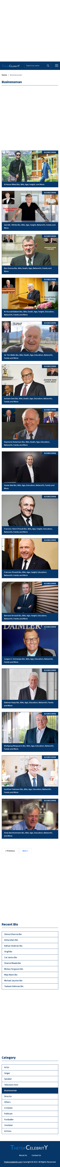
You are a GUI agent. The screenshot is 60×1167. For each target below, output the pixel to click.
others (7, 1102)
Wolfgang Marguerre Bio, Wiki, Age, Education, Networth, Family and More (29, 747)
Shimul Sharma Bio (13, 934)
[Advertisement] (30, 30)
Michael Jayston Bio (13, 980)
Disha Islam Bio (11, 940)
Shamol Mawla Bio (12, 963)
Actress (7, 1131)
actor (6, 1067)
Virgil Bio (8, 951)
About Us (23, 1155)
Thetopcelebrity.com (13, 1162)
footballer (9, 1119)
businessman (10, 1090)
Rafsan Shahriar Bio (13, 946)
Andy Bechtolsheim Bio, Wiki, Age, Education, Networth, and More (28, 834)
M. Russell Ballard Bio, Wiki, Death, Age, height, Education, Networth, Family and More (29, 313)
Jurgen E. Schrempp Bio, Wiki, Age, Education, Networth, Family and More (28, 660)
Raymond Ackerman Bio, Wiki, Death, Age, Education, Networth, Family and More (27, 443)
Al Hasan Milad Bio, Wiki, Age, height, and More (24, 184)
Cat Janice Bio (10, 957)
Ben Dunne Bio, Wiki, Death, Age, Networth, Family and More (28, 269)
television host (11, 1084)
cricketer (8, 1108)
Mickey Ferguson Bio (13, 969)
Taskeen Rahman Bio (13, 986)
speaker (8, 1079)
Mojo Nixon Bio (10, 974)
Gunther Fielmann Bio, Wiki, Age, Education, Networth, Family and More (27, 790)
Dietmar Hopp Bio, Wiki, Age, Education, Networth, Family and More (28, 704)
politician (8, 1113)
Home (4, 75)
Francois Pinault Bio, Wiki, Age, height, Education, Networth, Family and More (25, 573)
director (8, 1096)
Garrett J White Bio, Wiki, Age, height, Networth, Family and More (29, 226)
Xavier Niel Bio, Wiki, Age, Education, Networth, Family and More (29, 486)
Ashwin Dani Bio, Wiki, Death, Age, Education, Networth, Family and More (28, 400)
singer (7, 1073)
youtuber (8, 1125)
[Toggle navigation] (56, 66)
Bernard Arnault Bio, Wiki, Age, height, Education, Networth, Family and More (25, 617)
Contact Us (36, 1155)
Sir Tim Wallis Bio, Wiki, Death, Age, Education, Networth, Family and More (28, 356)
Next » (25, 851)
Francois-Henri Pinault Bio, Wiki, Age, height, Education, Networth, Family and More (28, 530)
